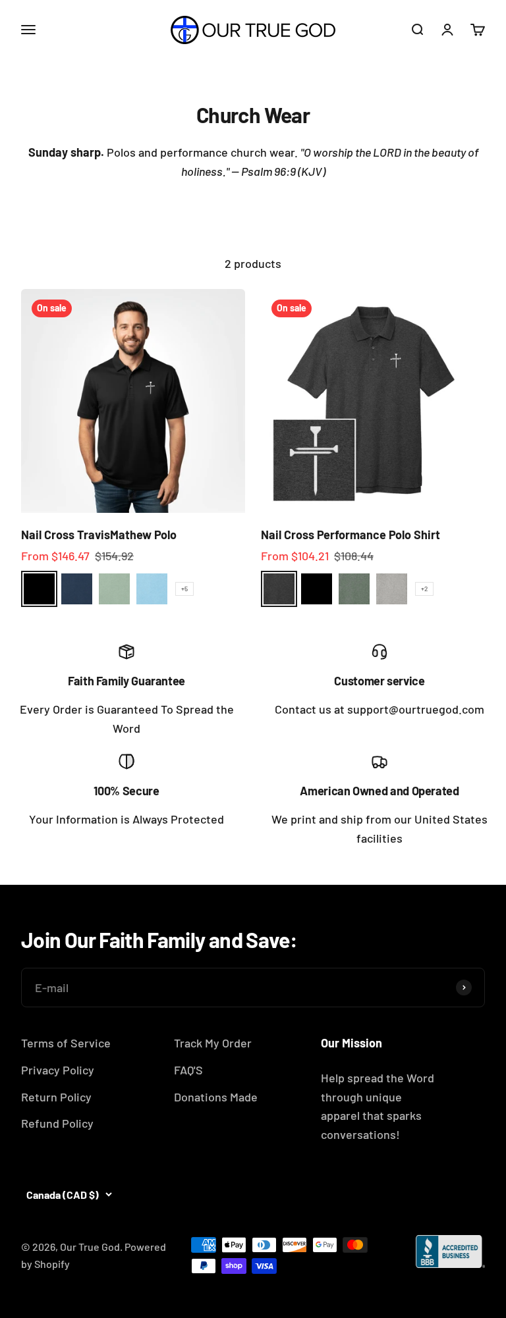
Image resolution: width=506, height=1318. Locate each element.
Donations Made (216, 1097)
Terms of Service (66, 1043)
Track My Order (213, 1043)
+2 (424, 589)
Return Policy (56, 1097)
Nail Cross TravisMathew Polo (99, 534)
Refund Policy (57, 1123)
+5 (184, 589)
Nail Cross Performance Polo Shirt (350, 534)
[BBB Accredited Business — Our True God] (450, 1251)
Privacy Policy (57, 1070)
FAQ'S (188, 1070)
